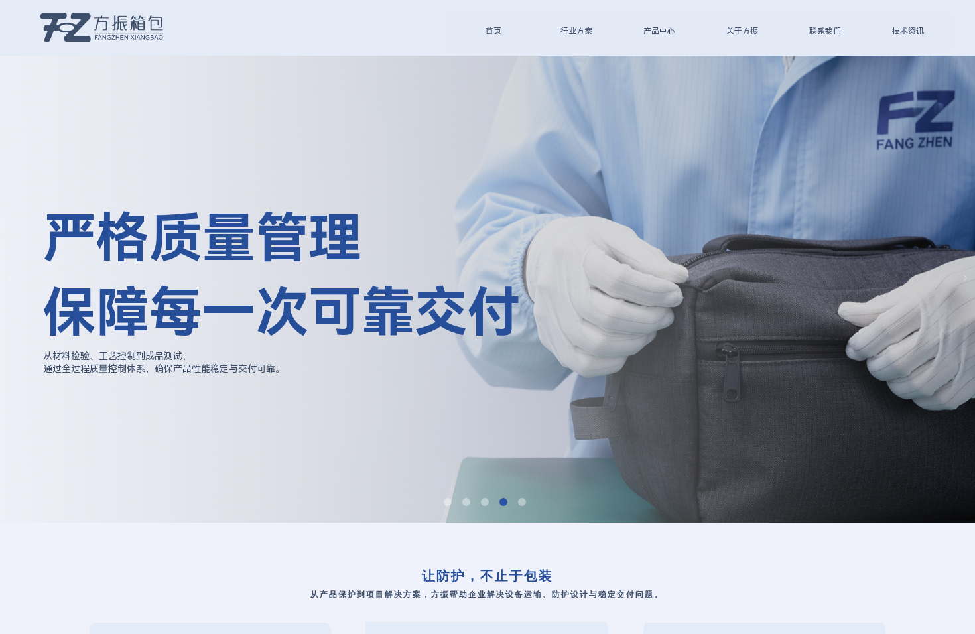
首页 (493, 31)
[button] (448, 502)
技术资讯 (908, 31)
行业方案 (576, 31)
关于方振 (742, 31)
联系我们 (825, 31)
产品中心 (659, 31)
